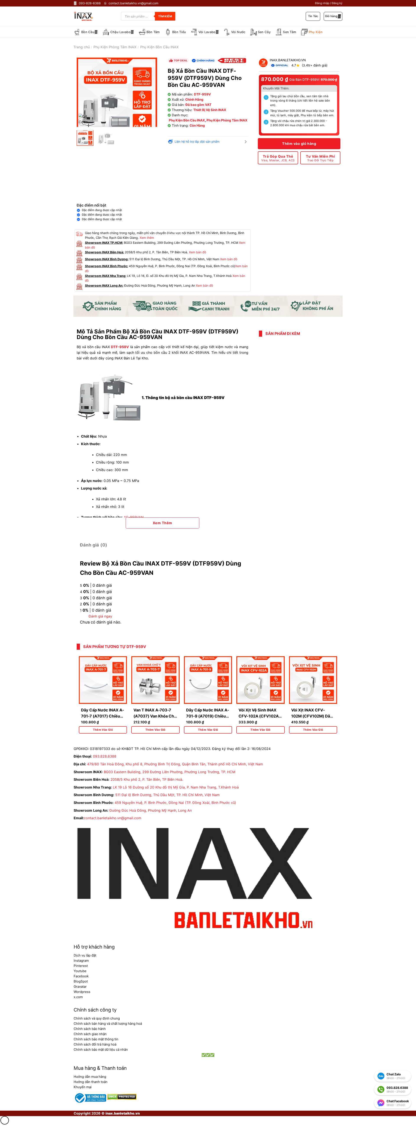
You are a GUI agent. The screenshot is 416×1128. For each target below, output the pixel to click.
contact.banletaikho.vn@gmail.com (112, 818)
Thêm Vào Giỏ (103, 729)
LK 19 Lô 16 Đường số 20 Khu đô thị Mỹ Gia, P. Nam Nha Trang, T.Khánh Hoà (176, 787)
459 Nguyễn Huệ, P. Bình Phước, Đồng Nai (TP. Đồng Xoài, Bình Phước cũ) (175, 802)
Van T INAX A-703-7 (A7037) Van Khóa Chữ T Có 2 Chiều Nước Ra (155, 716)
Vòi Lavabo (207, 32)
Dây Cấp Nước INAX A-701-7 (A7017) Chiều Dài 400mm (102, 716)
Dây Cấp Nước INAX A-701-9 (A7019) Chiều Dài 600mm (207, 716)
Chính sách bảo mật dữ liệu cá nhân (101, 1049)
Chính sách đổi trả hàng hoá (95, 1044)
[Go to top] (4, 1120)
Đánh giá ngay (100, 616)
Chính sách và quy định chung (97, 1018)
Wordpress (82, 992)
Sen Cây (264, 32)
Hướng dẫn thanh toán (90, 1082)
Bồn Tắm (153, 32)
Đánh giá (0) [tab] (93, 545)
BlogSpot (81, 981)
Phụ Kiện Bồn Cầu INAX (159, 47)
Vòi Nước (238, 32)
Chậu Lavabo (120, 32)
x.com (78, 997)
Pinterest (81, 966)
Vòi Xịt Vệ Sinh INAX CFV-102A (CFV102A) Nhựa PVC (259, 716)
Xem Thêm (162, 523)
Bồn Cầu (87, 32)
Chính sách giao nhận (90, 1034)
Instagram (81, 960)
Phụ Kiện (316, 32)
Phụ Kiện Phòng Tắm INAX (114, 47)
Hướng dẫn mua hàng (90, 1077)
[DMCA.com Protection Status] (121, 1096)
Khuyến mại (83, 1087)
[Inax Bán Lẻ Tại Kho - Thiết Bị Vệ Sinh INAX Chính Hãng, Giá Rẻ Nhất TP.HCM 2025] (86, 16)
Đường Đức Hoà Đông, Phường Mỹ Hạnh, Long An (150, 810)
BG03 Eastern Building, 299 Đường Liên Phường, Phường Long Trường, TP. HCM (169, 772)
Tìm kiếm (165, 16)
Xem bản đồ (197, 252)
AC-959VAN (134, 517)
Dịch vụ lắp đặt (85, 955)
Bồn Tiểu (179, 32)
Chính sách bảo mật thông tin (96, 1039)
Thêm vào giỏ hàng (299, 143)
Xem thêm (147, 237)
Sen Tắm (289, 32)
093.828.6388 (104, 756)
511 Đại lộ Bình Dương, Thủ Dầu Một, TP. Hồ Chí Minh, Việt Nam (167, 795)
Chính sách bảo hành (90, 1029)
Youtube (80, 971)
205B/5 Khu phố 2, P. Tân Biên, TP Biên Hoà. (146, 779)
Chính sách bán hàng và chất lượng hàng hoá (108, 1023)
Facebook (81, 976)
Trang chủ (81, 47)
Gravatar (80, 986)
